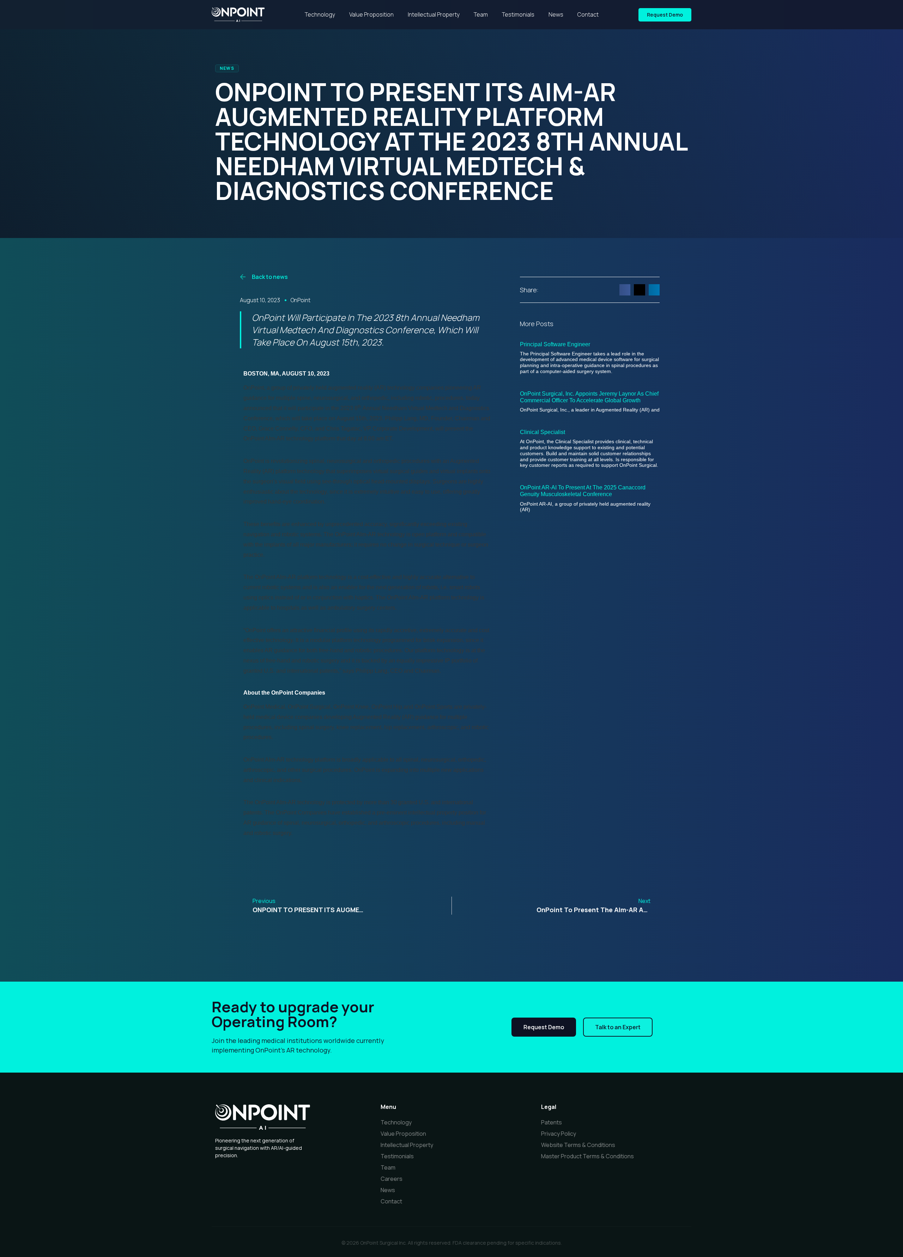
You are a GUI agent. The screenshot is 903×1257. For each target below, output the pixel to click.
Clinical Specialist (542, 432)
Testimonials (518, 14)
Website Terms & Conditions (578, 1145)
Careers (391, 1179)
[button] (625, 289)
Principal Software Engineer (555, 344)
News (556, 14)
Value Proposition (371, 14)
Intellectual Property (434, 14)
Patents (551, 1122)
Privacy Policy (558, 1133)
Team (481, 14)
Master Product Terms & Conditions (587, 1156)
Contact (588, 14)
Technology (320, 14)
